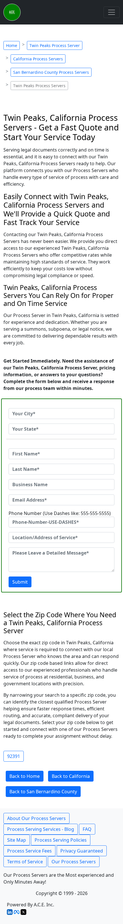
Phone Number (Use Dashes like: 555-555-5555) (60, 513)
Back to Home (24, 776)
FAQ (87, 829)
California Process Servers (38, 59)
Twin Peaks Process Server (54, 45)
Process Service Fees (29, 851)
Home (11, 45)
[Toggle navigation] (112, 12)
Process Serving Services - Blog (40, 829)
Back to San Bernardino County (43, 791)
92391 (13, 756)
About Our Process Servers (36, 818)
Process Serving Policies (61, 840)
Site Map (16, 840)
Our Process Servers (73, 861)
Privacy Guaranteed (81, 851)
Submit (20, 582)
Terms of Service (25, 861)
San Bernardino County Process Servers (51, 72)
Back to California (71, 776)
